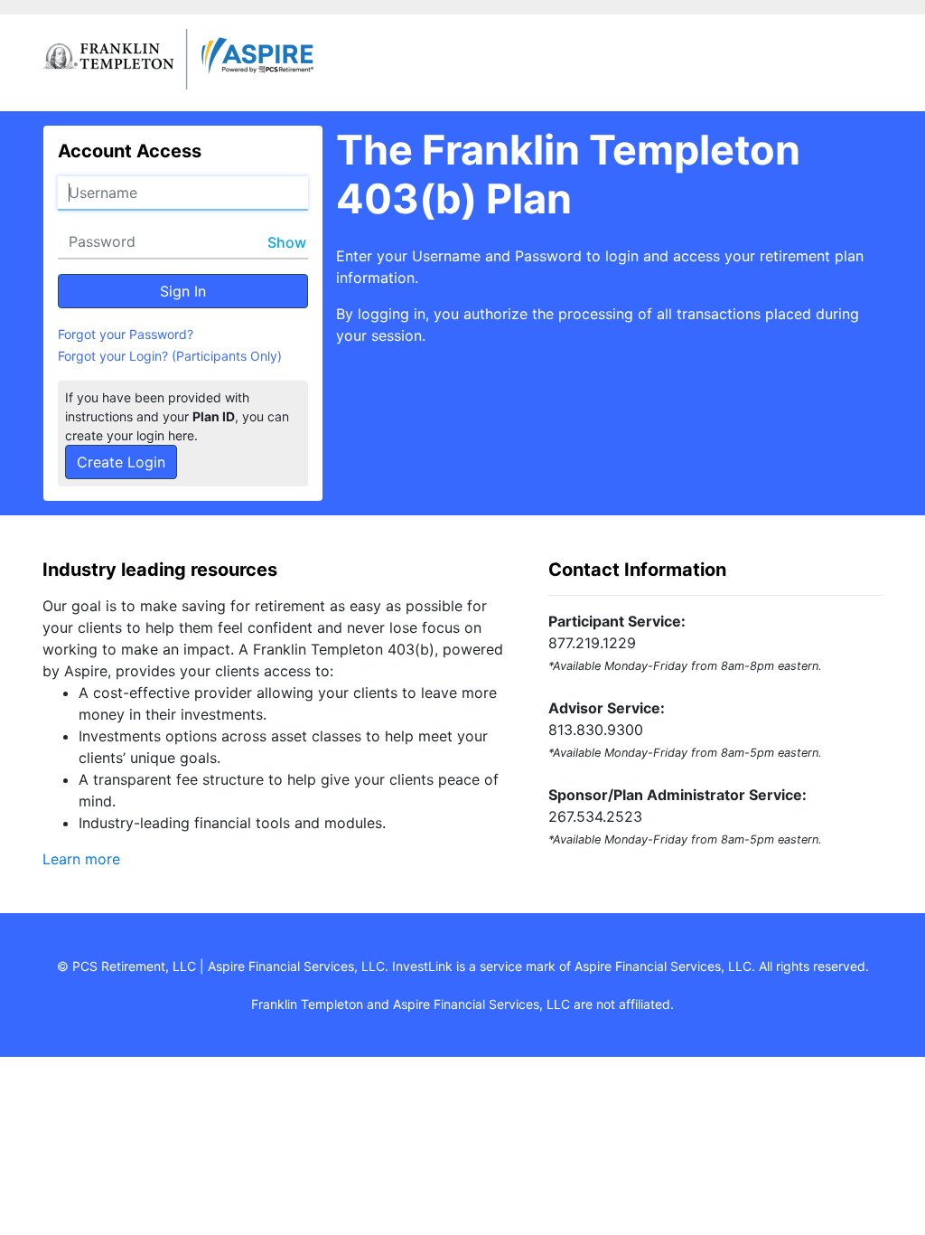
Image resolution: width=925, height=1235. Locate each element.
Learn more (81, 859)
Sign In (183, 291)
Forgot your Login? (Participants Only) (170, 355)
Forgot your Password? (125, 334)
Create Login (121, 462)
